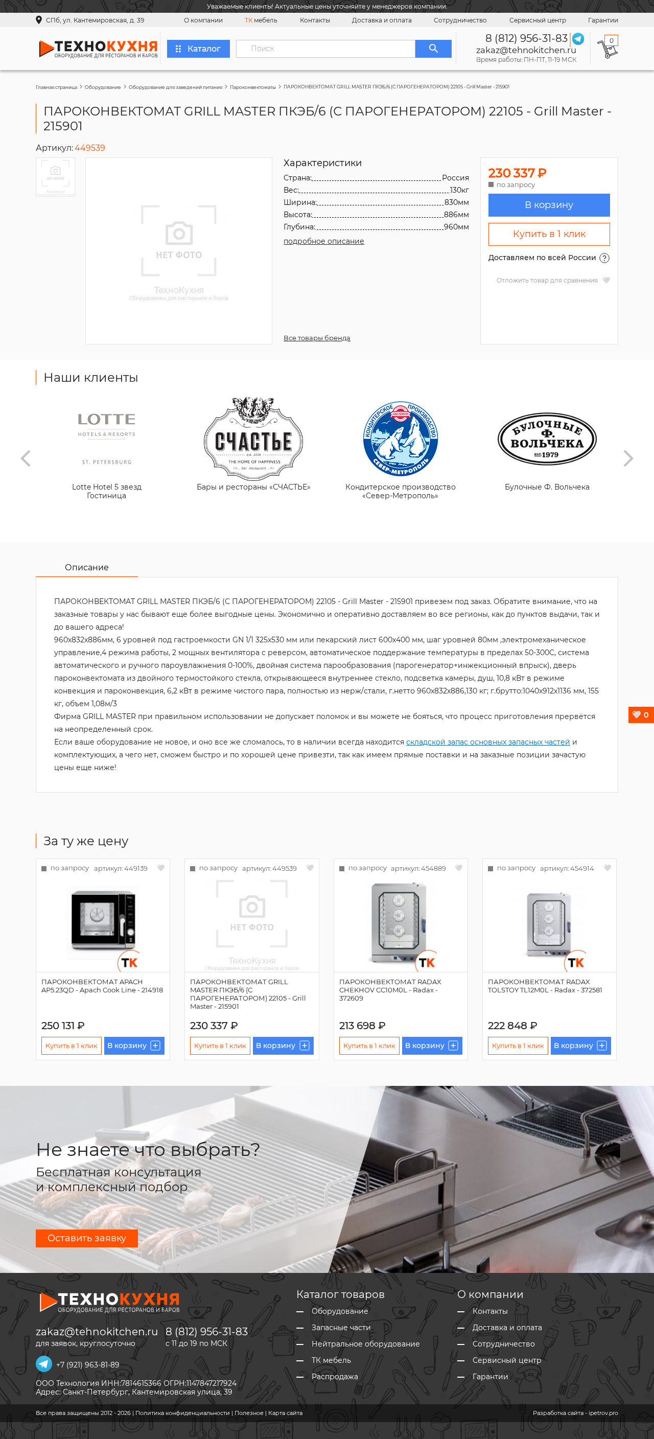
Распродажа (335, 1377)
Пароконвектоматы (253, 87)
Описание (87, 567)
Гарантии (603, 20)
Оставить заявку (87, 1238)
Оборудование (103, 87)
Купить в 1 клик (549, 234)
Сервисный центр (537, 20)
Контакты (315, 20)
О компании (203, 20)
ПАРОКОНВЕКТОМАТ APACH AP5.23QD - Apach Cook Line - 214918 (102, 986)
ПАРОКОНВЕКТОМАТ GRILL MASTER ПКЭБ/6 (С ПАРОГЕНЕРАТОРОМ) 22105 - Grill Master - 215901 (248, 994)
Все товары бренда (317, 338)
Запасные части (341, 1328)
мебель (261, 20)
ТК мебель (331, 1360)
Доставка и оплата (382, 20)
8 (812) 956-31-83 (526, 38)
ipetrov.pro (603, 1413)
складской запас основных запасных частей (488, 742)
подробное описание (324, 241)
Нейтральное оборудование (366, 1344)
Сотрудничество (460, 20)
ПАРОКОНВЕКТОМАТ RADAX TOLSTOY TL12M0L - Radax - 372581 (545, 986)
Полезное (249, 1413)
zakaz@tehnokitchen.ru (526, 50)
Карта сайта (285, 1413)
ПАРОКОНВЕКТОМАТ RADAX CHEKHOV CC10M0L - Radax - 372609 (390, 990)
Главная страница (56, 87)
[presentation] (25, 458)
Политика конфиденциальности (182, 1413)
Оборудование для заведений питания (175, 87)
